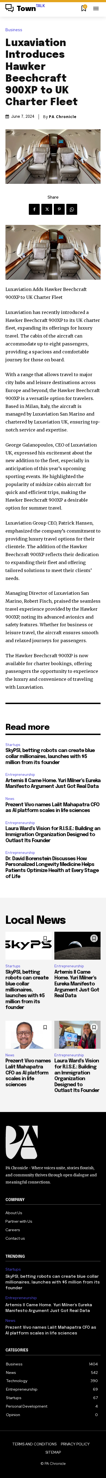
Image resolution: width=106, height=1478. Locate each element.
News (9, 798)
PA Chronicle (63, 116)
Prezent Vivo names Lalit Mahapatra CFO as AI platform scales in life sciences (28, 1073)
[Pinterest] (59, 209)
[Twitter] (46, 209)
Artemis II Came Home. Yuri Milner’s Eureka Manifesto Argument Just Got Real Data (76, 984)
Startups (12, 744)
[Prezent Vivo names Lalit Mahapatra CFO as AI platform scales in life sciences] (28, 1035)
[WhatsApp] (71, 209)
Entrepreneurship (20, 774)
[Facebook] (34, 209)
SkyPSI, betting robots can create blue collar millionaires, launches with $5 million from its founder (50, 756)
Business (13, 30)
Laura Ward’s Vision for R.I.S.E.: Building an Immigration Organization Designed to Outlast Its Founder (52, 834)
